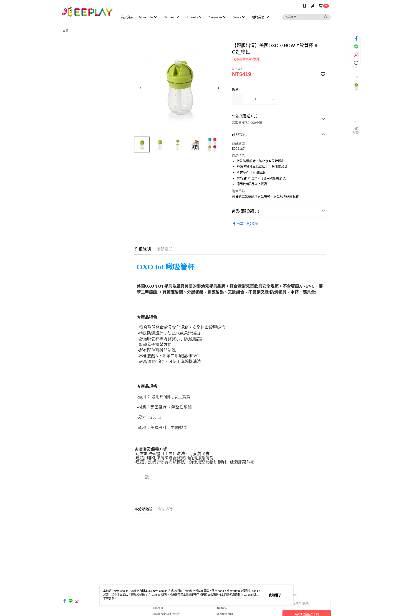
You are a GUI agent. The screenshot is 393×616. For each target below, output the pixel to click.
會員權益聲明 (225, 614)
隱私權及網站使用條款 (166, 614)
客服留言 (222, 608)
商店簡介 (157, 608)
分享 (240, 224)
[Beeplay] (87, 12)
